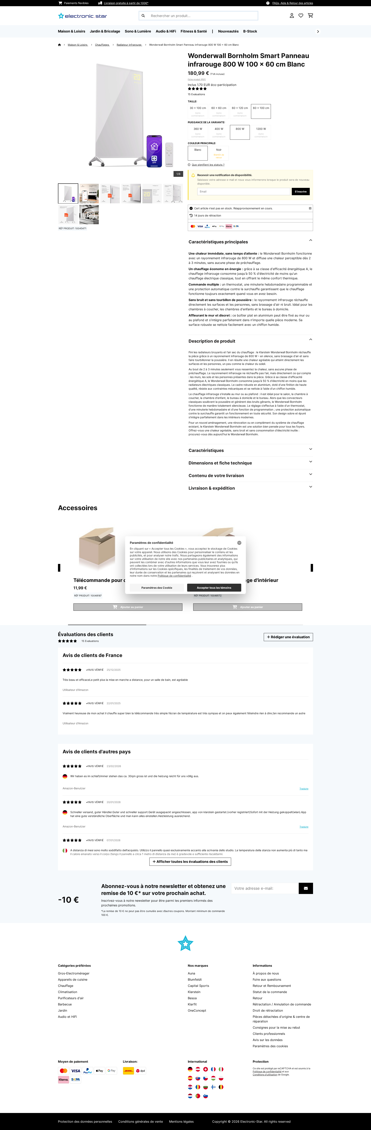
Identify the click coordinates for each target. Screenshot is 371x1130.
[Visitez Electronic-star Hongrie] (213, 1078)
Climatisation (67, 992)
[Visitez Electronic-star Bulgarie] (205, 1087)
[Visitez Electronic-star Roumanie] (198, 1087)
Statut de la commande (270, 992)
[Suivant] (318, 31)
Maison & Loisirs (78, 44)
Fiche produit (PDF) (197, 79)
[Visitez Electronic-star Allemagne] (190, 1069)
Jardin (62, 1010)
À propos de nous (266, 973)
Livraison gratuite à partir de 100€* (126, 3)
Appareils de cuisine (72, 979)
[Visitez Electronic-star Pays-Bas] (190, 1096)
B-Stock (250, 31)
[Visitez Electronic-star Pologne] (221, 1078)
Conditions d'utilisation (265, 1074)
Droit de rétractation (268, 1010)
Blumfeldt (195, 979)
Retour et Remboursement (272, 986)
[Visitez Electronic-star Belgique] (221, 1087)
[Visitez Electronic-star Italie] (221, 1069)
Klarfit (192, 1004)
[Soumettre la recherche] (143, 15)
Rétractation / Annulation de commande (282, 1004)
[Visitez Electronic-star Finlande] (213, 1087)
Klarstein (194, 992)
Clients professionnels (269, 1034)
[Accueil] (63, 44)
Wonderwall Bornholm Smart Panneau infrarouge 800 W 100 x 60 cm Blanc (194, 44)
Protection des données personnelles (85, 1121)
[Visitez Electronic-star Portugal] (198, 1096)
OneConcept (197, 1010)
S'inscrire (301, 191)
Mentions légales (181, 1121)
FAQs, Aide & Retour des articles (292, 3)
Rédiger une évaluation (290, 637)
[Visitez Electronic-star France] (213, 1069)
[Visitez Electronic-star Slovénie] (205, 1096)
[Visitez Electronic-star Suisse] (205, 1069)
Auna (191, 973)
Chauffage (65, 986)
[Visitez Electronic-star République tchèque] (205, 1078)
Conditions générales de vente (140, 1121)
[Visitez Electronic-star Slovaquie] (198, 1078)
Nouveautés (228, 31)
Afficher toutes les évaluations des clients (192, 862)
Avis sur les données (268, 1040)
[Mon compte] (292, 15)
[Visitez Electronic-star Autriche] (198, 1069)
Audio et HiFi (67, 1017)
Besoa (192, 998)
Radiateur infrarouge (129, 44)
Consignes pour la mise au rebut (276, 1027)
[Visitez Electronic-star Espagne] (190, 1078)
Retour (257, 998)
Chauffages (102, 44)
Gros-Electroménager (73, 973)
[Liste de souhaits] (301, 15)
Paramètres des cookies (270, 1046)
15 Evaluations (196, 94)
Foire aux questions (267, 979)
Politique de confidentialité (267, 1071)
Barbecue (65, 1004)
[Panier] (310, 15)
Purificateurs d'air (71, 998)
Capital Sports (198, 986)
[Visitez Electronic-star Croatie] (190, 1087)
